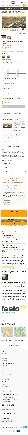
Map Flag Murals (16, 11)
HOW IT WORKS (5, 386)
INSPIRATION (5, 360)
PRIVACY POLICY (6, 379)
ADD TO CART (6, 106)
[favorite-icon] (24, 2)
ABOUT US (4, 384)
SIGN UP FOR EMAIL (8, 413)
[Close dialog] (26, 210)
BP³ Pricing (10, 51)
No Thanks (14, 223)
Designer (22, 221)
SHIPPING (4, 368)
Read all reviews (6, 313)
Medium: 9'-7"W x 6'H (9, 83)
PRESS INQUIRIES (6, 377)
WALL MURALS (5, 353)
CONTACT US (7, 199)
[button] (9, 345)
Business (14, 221)
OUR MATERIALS (6, 389)
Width (4, 71)
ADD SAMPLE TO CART (19, 127)
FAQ (3, 372)
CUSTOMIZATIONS (6, 391)
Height (4, 75)
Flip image (7, 93)
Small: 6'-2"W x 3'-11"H (10, 81)
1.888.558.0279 (6, 401)
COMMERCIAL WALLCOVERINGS (9, 356)
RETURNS (4, 370)
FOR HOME (4, 358)
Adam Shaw (9, 160)
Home (5, 221)
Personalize (14, 93)
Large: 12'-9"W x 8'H (9, 86)
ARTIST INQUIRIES (6, 374)
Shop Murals (8, 11)
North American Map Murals (7, 12)
